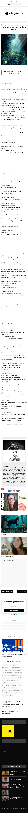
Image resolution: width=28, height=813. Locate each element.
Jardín (5, 749)
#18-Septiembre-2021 (16, 685)
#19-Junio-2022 (6, 688)
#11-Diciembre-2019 (7, 678)
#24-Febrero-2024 (18, 693)
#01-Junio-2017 (6, 665)
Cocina (18, 32)
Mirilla (5, 752)
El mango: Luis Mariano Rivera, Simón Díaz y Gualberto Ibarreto (18, 773)
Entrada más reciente (7, 591)
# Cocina (13, 488)
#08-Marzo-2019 (18, 672)
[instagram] (11, 1)
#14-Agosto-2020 (15, 680)
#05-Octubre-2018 (6, 670)
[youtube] (17, 1)
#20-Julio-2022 (15, 688)
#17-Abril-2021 (13, 32)
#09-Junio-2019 (6, 675)
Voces (5, 758)
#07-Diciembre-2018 (7, 672)
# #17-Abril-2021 (7, 488)
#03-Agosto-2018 (6, 667)
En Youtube (5, 628)
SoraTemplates (10, 808)
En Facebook (5, 625)
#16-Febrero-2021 (18, 683)
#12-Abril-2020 (17, 678)
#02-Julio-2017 (14, 665)
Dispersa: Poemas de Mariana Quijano (10, 512)
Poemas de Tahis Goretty (7, 556)
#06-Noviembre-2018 (18, 670)
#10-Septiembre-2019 (16, 675)
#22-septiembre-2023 (17, 690)
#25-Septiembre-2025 (7, 695)
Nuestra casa (13, 791)
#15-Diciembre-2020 (7, 683)
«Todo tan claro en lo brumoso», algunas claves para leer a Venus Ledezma (18, 786)
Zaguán (5, 761)
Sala (5, 755)
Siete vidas (3, 534)
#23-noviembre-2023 (7, 693)
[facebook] (14, 1)
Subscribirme (14, 610)
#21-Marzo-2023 (6, 690)
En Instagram (6, 622)
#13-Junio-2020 (6, 680)
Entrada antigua (22, 591)
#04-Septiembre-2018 (17, 667)
